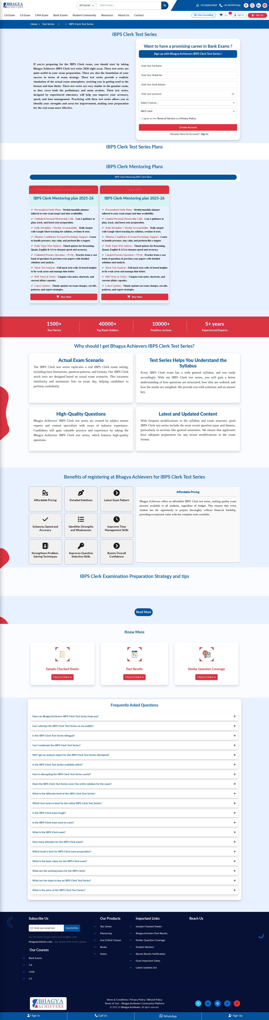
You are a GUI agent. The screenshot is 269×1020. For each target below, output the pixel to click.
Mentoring (106, 933)
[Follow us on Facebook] (227, 1003)
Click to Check (61, 677)
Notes (103, 954)
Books (103, 947)
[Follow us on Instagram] (237, 1003)
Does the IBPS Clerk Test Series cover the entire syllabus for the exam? (71, 784)
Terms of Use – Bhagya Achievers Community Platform (134, 1003)
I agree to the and (168, 118)
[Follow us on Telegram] (217, 1003)
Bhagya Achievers (130, 1007)
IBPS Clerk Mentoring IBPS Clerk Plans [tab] (133, 177)
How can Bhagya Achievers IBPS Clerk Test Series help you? (65, 716)
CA (30, 965)
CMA (32, 972)
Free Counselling (205, 15)
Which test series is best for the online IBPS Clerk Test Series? (67, 803)
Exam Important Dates (148, 961)
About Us (123, 15)
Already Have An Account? (189, 134)
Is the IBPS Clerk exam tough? (49, 813)
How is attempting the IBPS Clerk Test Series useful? (61, 774)
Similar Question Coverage (150, 940)
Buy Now (65, 297)
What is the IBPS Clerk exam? (48, 832)
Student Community (84, 15)
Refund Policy (154, 1000)
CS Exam (25, 15)
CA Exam (9, 15)
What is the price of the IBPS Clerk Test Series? (58, 890)
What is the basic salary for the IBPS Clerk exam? (59, 861)
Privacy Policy (137, 1000)
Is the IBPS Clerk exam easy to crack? (53, 822)
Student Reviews (145, 947)
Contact (139, 15)
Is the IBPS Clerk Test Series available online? (57, 764)
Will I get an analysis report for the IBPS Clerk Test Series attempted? (70, 755)
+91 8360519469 (208, 5)
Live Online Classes (110, 940)
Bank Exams (60, 15)
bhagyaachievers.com (40, 942)
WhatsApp (170, 1016)
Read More (143, 612)
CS (30, 978)
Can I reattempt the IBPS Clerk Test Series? (56, 745)
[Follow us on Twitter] (198, 1003)
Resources (107, 15)
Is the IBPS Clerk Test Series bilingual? (53, 735)
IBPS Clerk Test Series (81, 24)
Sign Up (237, 1015)
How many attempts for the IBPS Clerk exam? (57, 842)
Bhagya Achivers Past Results (152, 933)
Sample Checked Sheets (149, 926)
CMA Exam (41, 15)
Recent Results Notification (150, 954)
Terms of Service (166, 118)
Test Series (48, 24)
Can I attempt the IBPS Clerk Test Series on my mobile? (63, 726)
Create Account (188, 127)
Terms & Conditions (117, 1000)
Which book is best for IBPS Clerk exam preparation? (61, 851)
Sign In (35, 1015)
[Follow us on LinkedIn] (208, 1003)
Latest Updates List (146, 967)
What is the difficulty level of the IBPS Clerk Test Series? (63, 793)
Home (34, 24)
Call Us (102, 1015)
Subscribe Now (72, 928)
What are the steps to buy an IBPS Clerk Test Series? (61, 880)
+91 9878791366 (232, 5)
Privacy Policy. (188, 118)
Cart (226, 14)
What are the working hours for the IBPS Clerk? (58, 871)
